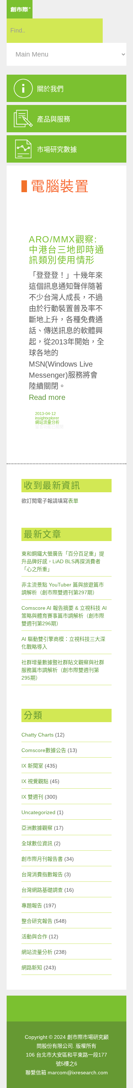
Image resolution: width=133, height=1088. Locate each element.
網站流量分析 (47, 422)
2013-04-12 (45, 413)
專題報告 (31, 905)
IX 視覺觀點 (34, 781)
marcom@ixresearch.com (78, 1072)
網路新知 (31, 967)
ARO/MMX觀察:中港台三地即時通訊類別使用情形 (66, 249)
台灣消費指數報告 (42, 874)
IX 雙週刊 (32, 797)
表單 (73, 501)
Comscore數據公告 (43, 750)
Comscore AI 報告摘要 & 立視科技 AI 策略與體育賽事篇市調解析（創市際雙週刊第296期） (64, 615)
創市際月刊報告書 (42, 859)
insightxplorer (47, 418)
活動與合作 (34, 936)
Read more (47, 397)
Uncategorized (38, 812)
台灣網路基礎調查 (42, 890)
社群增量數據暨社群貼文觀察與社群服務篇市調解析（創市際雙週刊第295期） (62, 670)
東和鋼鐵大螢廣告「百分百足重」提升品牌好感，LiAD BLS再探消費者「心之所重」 (62, 561)
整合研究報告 (36, 921)
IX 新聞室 (32, 766)
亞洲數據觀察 (36, 828)
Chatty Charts (37, 735)
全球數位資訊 (36, 843)
